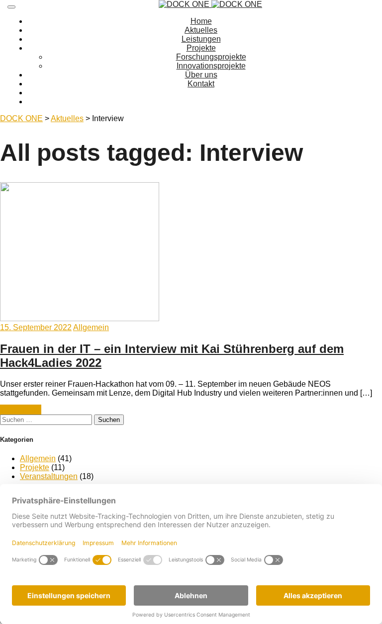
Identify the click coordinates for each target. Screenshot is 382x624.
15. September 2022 (36, 327)
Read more (20, 410)
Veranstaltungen (49, 476)
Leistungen (201, 39)
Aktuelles (201, 30)
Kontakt (201, 83)
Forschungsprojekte (211, 57)
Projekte (201, 48)
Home (201, 21)
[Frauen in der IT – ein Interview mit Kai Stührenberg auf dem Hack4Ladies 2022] (79, 318)
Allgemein (91, 327)
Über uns (201, 74)
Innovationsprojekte (211, 66)
